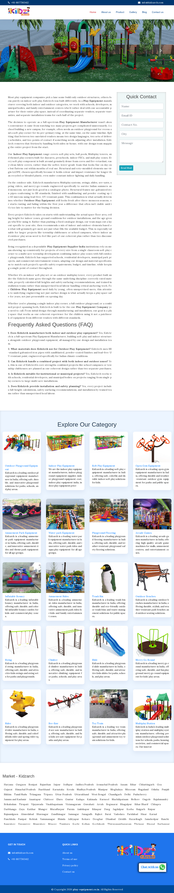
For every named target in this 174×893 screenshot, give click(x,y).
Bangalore (9, 824)
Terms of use (69, 859)
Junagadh (87, 814)
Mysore (52, 824)
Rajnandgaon (11, 814)
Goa (159, 784)
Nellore (135, 799)
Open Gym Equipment (148, 465)
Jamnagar (73, 814)
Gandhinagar (58, 814)
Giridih (122, 819)
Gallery (133, 12)
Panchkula (9, 819)
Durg (107, 809)
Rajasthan (45, 784)
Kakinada (92, 799)
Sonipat (33, 784)
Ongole (146, 799)
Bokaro (86, 819)
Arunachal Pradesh (107, 784)
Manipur (103, 789)
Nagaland (143, 789)
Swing (8, 659)
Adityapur (73, 819)
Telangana (35, 794)
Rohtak (33, 819)
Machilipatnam (120, 799)
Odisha (155, 789)
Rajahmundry (160, 799)
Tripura (48, 794)
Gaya (21, 809)
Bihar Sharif (141, 804)
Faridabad (132, 814)
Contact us (157, 12)
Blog (144, 12)
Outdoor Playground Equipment (21, 467)
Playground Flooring (104, 532)
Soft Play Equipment (103, 465)
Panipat (22, 819)
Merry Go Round (145, 659)
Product (120, 12)
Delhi (127, 794)
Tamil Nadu (20, 794)
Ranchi (165, 819)
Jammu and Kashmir (15, 799)
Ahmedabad (27, 814)
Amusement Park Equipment (21, 532)
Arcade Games (144, 532)
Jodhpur (68, 784)
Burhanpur (164, 824)
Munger (42, 809)
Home (93, 12)
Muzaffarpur (57, 809)
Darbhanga (10, 809)
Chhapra (156, 804)
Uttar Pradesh (63, 794)
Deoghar (98, 819)
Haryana (8, 784)
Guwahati (88, 804)
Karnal (153, 814)
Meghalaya (116, 789)
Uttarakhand (81, 794)
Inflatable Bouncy (14, 596)
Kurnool (104, 799)
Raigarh (140, 809)
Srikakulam (10, 804)
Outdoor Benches (146, 596)
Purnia (70, 809)
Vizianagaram (73, 804)
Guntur (69, 799)
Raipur (151, 809)
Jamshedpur (152, 819)
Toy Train (97, 723)
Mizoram (130, 789)
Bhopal (151, 824)
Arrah (100, 804)
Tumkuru (64, 824)
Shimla (61, 819)
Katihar (31, 809)
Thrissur (139, 824)
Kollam (86, 824)
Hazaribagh (135, 819)
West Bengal (99, 794)
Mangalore (39, 824)
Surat (108, 814)
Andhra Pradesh (84, 784)
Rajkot (98, 814)
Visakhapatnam (54, 804)
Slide (95, 659)
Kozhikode (98, 824)
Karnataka (58, 789)
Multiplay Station (145, 723)
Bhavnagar (42, 814)
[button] (13, 50)
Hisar (144, 814)
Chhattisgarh (146, 784)
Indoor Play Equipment (62, 465)
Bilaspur (96, 809)
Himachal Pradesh (25, 789)
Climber (53, 659)
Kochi (76, 824)
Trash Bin (97, 596)
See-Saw (53, 723)
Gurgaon (21, 784)
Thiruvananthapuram (119, 824)
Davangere (24, 824)
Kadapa (80, 799)
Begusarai (111, 804)
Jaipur (57, 784)
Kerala (70, 789)
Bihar (133, 784)
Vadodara (119, 814)
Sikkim (7, 794)
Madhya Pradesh (86, 789)
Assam (123, 784)
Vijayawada (37, 804)
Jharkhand (44, 789)
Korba (130, 809)
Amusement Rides (59, 596)
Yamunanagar (47, 819)
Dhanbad (111, 819)
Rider (8, 723)
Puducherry (139, 794)
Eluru (59, 799)
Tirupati (23, 804)
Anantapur (35, 799)
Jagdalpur (118, 809)
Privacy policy (70, 865)
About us (106, 12)
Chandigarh (115, 794)
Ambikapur (83, 809)
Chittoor (49, 799)
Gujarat (8, 789)
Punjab (165, 789)
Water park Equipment (61, 532)
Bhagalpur (126, 804)
